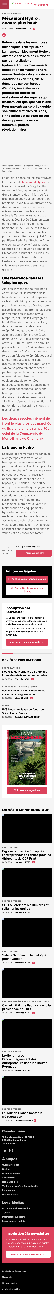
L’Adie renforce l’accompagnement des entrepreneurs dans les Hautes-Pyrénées (25, 1061)
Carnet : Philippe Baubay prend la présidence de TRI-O (26, 1007)
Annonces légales (11, 1173)
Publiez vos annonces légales (28, 579)
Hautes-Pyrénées (11, 14)
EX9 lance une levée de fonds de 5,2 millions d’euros (23, 711)
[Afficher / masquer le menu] (4, 4)
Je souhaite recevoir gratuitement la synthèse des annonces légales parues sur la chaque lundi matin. (26, 620)
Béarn (5, 706)
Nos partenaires (10, 1194)
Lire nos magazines (28, 790)
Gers (46, 1001)
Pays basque (9, 687)
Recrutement (9, 1190)
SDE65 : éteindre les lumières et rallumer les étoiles (25, 906)
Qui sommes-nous (11, 1164)
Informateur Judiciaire (13, 1216)
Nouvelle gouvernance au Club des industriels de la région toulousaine (24, 673)
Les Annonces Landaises (14, 1221)
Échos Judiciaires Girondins (16, 1208)
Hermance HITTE (23, 29)
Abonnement (8, 1177)
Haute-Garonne (11, 668)
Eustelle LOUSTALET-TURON (27, 717)
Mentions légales (9, 1283)
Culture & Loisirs (28, 687)
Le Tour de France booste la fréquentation (22, 1114)
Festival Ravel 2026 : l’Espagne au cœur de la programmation (23, 692)
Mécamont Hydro (33, 182)
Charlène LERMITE (23, 1120)
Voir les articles (35, 553)
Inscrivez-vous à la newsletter (27, 642)
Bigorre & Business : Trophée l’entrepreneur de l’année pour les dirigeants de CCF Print (26, 854)
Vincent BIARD (21, 698)
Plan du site (7, 1277)
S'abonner (43, 4)
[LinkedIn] (4, 1150)
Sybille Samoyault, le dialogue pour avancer (24, 957)
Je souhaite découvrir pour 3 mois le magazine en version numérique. (25, 631)
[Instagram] (11, 1150)
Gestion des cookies (11, 1289)
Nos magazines (10, 1181)
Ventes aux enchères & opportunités (20, 1186)
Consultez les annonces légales (29, 590)
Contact (6, 1169)
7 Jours (6, 1212)
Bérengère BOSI (22, 679)
